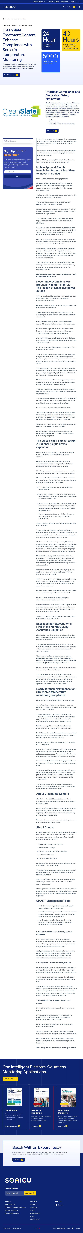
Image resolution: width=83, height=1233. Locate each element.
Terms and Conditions (59, 1228)
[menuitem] (39, 2)
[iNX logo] (20, 1180)
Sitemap (78, 1228)
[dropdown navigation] (79, 7)
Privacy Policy (70, 1228)
